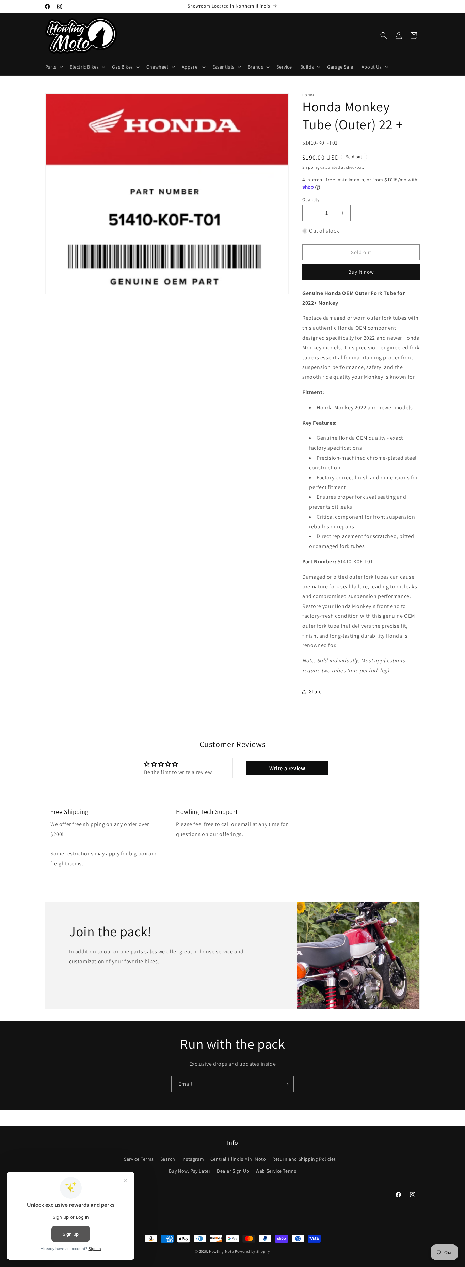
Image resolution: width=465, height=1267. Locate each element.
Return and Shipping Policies (304, 1159)
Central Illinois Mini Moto (238, 1159)
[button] (53, 67)
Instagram (192, 1159)
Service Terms (139, 1159)
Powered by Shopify (252, 1251)
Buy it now (361, 272)
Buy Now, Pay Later (190, 1171)
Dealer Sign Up (233, 1171)
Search (167, 1159)
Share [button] (315, 691)
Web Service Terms (276, 1171)
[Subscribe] (285, 1084)
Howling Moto (221, 1251)
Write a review (287, 768)
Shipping (311, 167)
